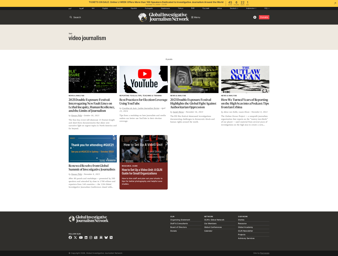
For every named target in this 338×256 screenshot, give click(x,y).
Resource (242, 223)
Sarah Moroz (178, 112)
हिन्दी (192, 8)
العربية (81, 8)
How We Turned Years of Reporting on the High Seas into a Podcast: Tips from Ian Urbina (245, 103)
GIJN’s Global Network (214, 220)
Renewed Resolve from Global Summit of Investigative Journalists (92, 167)
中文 (266, 8)
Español (134, 8)
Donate (264, 17)
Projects (241, 234)
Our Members (210, 223)
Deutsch (233, 8)
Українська (165, 8)
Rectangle (264, 253)
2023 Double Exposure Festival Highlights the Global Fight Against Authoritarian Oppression (193, 103)
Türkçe (180, 8)
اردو (70, 8)
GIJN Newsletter (245, 231)
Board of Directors (178, 227)
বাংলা (93, 8)
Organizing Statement (180, 220)
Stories (241, 220)
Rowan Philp (76, 115)
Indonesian (250, 8)
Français (119, 8)
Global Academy (245, 227)
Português (149, 8)
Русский (206, 8)
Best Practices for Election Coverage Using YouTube (143, 101)
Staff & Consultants (179, 223)
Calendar (208, 231)
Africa (219, 8)
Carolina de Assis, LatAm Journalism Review (140, 108)
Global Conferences (213, 227)
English (105, 8)
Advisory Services (246, 238)
